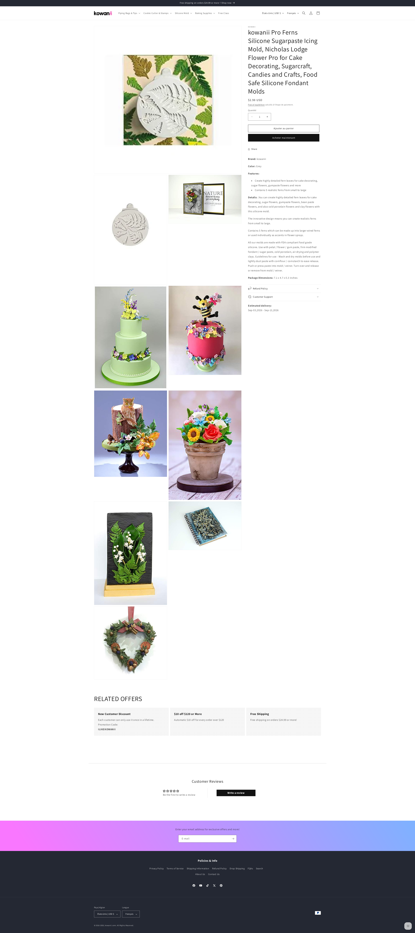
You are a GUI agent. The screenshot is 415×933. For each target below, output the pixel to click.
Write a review (235, 793)
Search (259, 868)
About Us (200, 874)
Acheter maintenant (283, 137)
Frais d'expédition (256, 104)
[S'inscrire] (233, 839)
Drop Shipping (237, 868)
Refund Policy (219, 868)
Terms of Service (175, 868)
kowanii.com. (110, 925)
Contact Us (214, 874)
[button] (129, 13)
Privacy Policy (156, 868)
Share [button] (254, 149)
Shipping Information (198, 868)
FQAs (250, 868)
